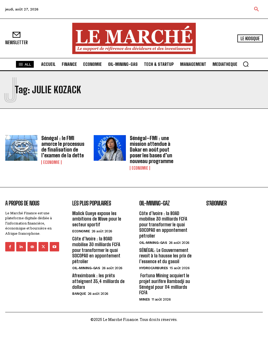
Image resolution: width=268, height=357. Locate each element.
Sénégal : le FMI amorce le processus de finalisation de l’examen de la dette (62, 146)
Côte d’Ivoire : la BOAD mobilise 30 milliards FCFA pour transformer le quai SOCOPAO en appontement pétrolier (96, 250)
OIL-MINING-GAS (86, 268)
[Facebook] (10, 246)
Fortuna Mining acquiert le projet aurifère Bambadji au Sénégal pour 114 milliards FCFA (164, 284)
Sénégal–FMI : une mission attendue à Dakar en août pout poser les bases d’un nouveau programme (151, 149)
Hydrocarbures (153, 268)
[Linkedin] (21, 246)
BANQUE (79, 294)
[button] (256, 9)
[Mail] (32, 246)
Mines (144, 299)
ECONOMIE (51, 162)
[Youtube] (54, 246)
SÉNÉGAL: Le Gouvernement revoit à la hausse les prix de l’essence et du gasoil (165, 255)
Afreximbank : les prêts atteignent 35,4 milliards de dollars (98, 281)
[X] (43, 246)
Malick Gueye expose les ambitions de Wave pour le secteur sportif (96, 218)
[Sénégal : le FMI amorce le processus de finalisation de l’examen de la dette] (21, 148)
